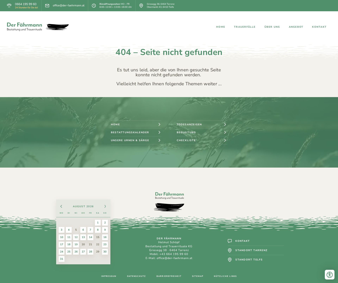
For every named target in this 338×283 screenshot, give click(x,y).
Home (220, 27)
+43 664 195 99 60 (173, 254)
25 (68, 251)
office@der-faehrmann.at (68, 5)
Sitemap (197, 276)
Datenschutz (136, 276)
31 (61, 259)
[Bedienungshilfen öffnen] (329, 274)
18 (68, 244)
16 (105, 237)
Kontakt (319, 27)
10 (61, 237)
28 (90, 251)
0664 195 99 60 (25, 4)
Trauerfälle (245, 27)
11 (68, 237)
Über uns (272, 27)
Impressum (109, 276)
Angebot (296, 27)
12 (76, 237)
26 (76, 251)
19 (76, 244)
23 (105, 244)
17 (61, 244)
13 (83, 237)
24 (61, 251)
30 (105, 251)
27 (83, 251)
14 (90, 237)
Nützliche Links (225, 276)
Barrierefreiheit (169, 276)
